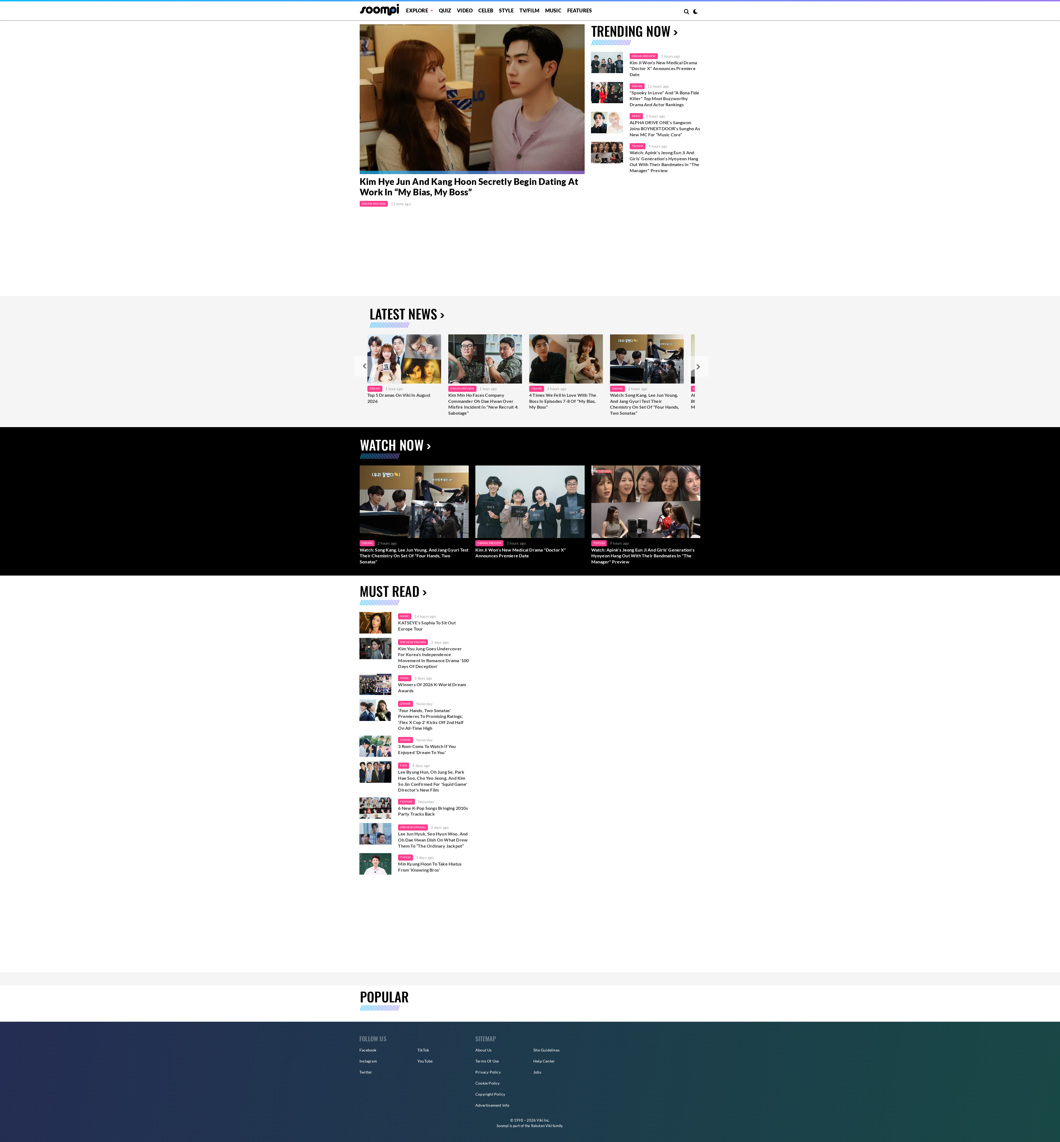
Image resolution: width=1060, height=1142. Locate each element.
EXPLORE (417, 10)
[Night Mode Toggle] (695, 12)
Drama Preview (374, 203)
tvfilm (405, 857)
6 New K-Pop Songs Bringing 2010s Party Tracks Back (433, 811)
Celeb (485, 10)
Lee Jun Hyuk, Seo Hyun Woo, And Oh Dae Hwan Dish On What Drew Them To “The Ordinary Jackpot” (433, 839)
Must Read (390, 591)
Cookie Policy (487, 1083)
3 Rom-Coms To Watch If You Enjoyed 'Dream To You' (427, 749)
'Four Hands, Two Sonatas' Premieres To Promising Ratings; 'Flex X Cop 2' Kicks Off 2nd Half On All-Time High (430, 719)
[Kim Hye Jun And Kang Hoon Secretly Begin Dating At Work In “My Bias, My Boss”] (472, 99)
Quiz (445, 10)
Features (579, 10)
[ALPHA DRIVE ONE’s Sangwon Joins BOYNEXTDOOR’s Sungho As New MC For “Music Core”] (607, 122)
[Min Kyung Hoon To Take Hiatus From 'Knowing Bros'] (375, 864)
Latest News (403, 313)
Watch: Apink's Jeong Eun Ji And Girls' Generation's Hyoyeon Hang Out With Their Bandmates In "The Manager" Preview (664, 161)
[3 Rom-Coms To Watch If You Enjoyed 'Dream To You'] (375, 746)
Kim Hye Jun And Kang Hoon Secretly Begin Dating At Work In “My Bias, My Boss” (469, 186)
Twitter (365, 1072)
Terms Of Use (487, 1061)
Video (465, 10)
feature (406, 801)
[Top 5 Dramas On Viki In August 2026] (404, 359)
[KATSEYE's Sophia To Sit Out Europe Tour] (375, 622)
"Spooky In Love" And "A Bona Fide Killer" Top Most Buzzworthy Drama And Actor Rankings (664, 98)
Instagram (368, 1061)
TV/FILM (529, 10)
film (403, 765)
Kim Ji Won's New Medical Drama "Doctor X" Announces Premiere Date (663, 68)
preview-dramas (413, 642)
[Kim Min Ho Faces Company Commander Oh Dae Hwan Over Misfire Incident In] (485, 359)
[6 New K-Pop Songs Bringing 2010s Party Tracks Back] (375, 808)
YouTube (425, 1061)
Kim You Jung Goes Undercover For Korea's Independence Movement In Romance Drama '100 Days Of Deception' (433, 657)
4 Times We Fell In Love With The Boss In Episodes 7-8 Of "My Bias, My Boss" (562, 400)
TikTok (423, 1050)
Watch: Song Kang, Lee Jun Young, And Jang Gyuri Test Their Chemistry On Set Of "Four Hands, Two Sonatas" (644, 404)
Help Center (544, 1061)
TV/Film (637, 146)
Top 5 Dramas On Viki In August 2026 (398, 398)
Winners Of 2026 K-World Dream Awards (432, 687)
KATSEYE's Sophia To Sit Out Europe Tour (426, 625)
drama (405, 703)
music (404, 616)
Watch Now (392, 444)
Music (553, 10)
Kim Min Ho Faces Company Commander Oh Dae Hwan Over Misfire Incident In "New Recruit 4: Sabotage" (483, 404)
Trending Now (631, 31)
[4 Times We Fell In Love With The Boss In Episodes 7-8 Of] (566, 359)
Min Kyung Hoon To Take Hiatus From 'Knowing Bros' (430, 866)
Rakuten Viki (541, 1126)
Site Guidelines (546, 1050)
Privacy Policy (488, 1072)
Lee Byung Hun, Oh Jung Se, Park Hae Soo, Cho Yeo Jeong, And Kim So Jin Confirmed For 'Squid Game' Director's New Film (432, 780)
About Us (483, 1050)
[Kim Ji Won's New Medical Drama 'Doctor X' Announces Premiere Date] (607, 62)
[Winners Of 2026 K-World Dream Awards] (375, 684)
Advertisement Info (492, 1105)
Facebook (368, 1050)
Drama (637, 86)
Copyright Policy (490, 1094)
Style (506, 10)
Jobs (537, 1072)
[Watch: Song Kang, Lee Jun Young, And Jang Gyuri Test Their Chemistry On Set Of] (647, 359)
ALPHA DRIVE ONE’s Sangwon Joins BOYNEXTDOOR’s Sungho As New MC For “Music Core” (665, 128)
